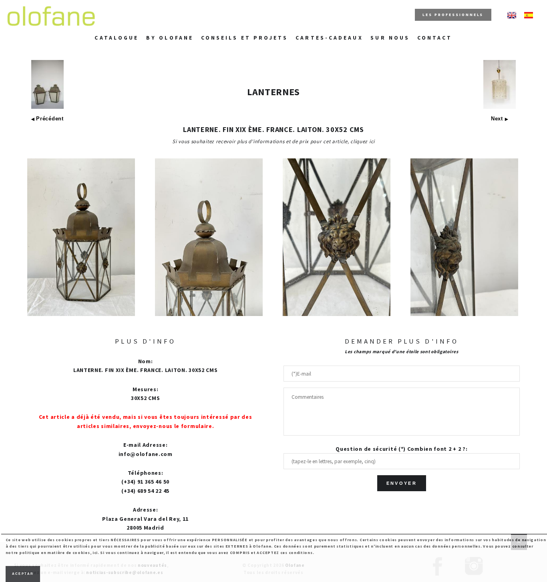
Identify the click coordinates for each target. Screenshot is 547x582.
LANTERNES (273, 92)
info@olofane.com (146, 454)
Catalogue (117, 37)
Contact (434, 37)
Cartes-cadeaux (329, 37)
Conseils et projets (244, 37)
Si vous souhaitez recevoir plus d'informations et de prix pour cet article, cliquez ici (273, 141)
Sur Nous (390, 37)
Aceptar (23, 574)
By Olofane (169, 37)
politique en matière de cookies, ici (58, 552)
